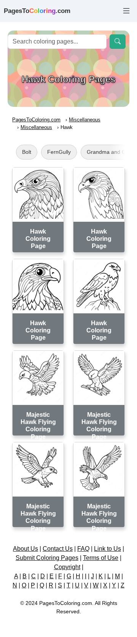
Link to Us (107, 548)
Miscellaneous (84, 120)
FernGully (59, 152)
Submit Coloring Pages (47, 558)
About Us (25, 548)
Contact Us (58, 548)
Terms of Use (100, 558)
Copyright (67, 567)
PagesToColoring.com (36, 120)
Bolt (26, 152)
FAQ (83, 548)
